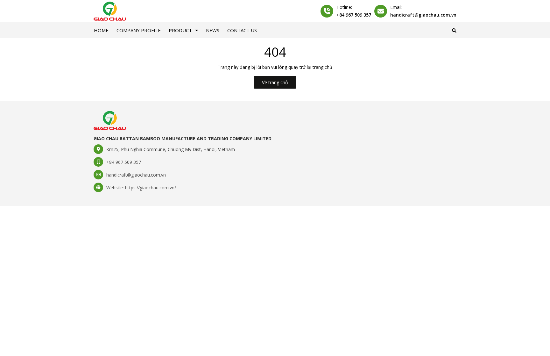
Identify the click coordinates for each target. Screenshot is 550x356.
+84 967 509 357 (353, 15)
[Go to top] (458, 340)
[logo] (110, 120)
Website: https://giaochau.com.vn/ (141, 188)
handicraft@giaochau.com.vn (423, 15)
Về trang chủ (275, 82)
